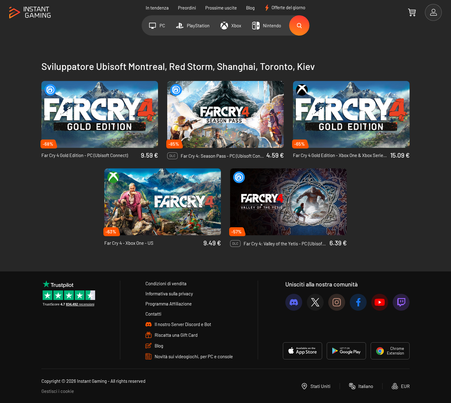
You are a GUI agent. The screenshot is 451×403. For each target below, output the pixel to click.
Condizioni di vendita (166, 283)
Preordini (187, 7)
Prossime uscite (221, 7)
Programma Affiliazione (168, 303)
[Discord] (293, 302)
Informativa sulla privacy (169, 293)
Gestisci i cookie (57, 391)
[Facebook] (358, 302)
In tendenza (157, 7)
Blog (250, 7)
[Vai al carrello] (412, 12)
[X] (315, 302)
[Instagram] (336, 302)
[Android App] (346, 350)
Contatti (153, 314)
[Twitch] (401, 302)
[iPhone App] (302, 350)
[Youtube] (379, 302)
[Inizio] (30, 13)
